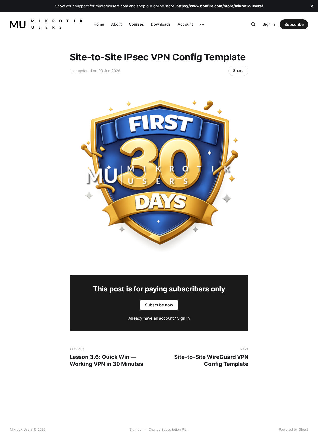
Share (238, 70)
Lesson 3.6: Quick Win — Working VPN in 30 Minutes (106, 357)
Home (99, 24)
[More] (202, 24)
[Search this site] (253, 24)
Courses (136, 24)
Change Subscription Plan (168, 429)
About (116, 24)
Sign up (135, 429)
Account (185, 24)
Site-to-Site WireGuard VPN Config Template (211, 357)
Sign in (269, 24)
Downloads (161, 24)
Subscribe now (159, 304)
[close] (312, 6)
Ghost (303, 429)
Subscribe (294, 24)
